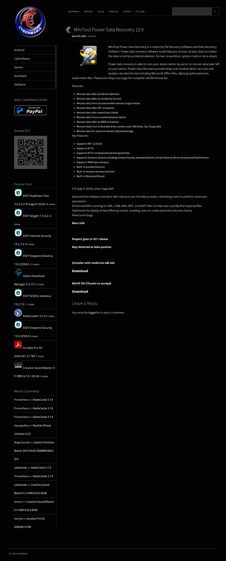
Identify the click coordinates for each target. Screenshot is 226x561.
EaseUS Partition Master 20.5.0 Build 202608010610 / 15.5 (34, 451)
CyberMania (73, 11)
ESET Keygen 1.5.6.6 (35, 216)
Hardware (113, 11)
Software (88, 11)
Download (80, 270)
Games (100, 11)
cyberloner (20, 467)
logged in (94, 312)
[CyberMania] (30, 38)
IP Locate (140, 11)
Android (127, 11)
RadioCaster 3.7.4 (34, 316)
